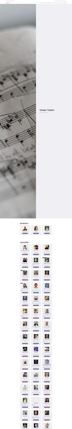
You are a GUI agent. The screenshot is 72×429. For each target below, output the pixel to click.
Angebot (52, 2)
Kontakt (54, 2)
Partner (57, 2)
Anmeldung (48, 2)
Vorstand (60, 2)
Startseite (40, 2)
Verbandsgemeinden (64, 2)
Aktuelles (43, 2)
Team (45, 2)
